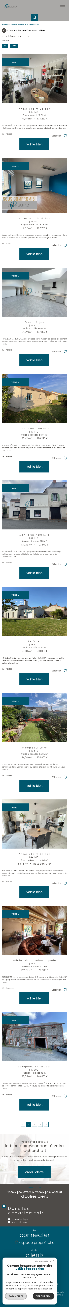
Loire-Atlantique (20, 1219)
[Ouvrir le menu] (62, 7)
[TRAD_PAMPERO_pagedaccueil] (10, 8)
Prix (5, 45)
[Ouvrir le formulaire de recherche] (34, 17)
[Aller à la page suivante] (46, 1124)
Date (14, 45)
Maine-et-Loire (19, 1222)
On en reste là (43, 1261)
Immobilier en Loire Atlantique (14, 24)
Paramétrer (16, 1296)
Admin (58, 1294)
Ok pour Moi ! (44, 1296)
